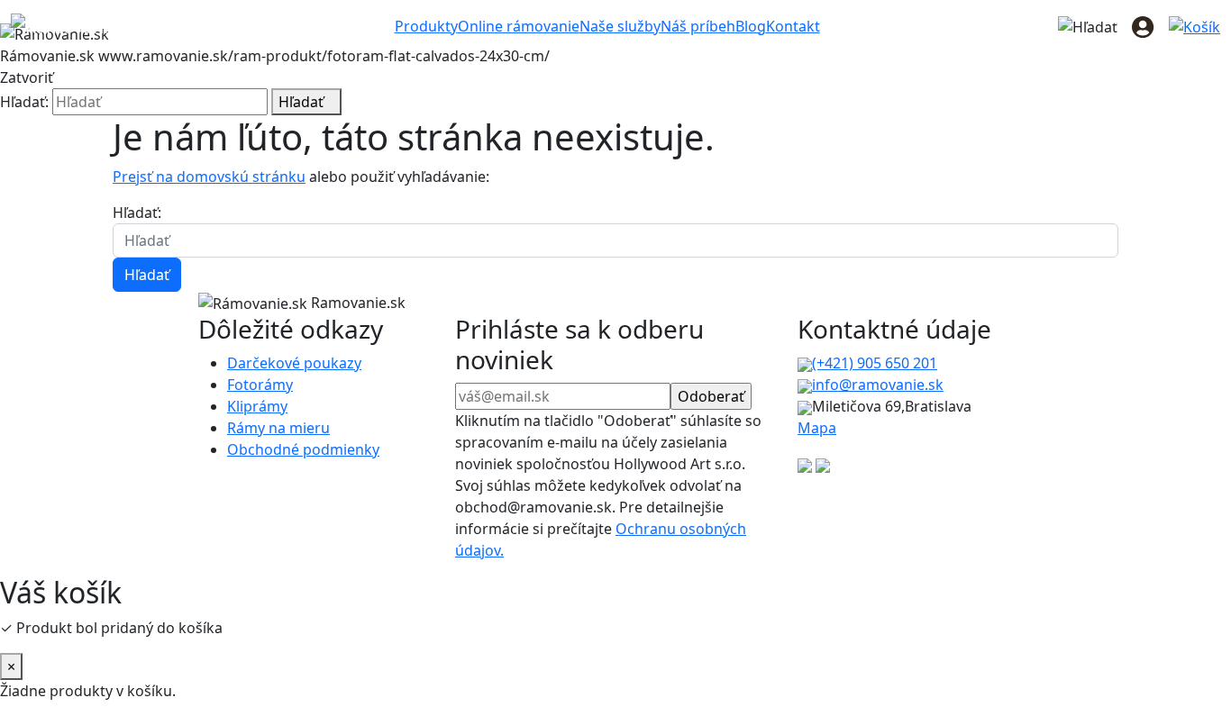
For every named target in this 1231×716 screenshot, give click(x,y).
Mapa (817, 428)
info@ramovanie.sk (878, 384)
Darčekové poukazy (294, 363)
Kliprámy (257, 406)
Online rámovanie (518, 26)
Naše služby (620, 26)
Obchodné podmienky (303, 449)
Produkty (426, 26)
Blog (750, 26)
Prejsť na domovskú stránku (209, 176)
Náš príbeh (698, 26)
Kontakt (793, 26)
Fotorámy (260, 384)
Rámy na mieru (278, 428)
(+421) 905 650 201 (874, 363)
